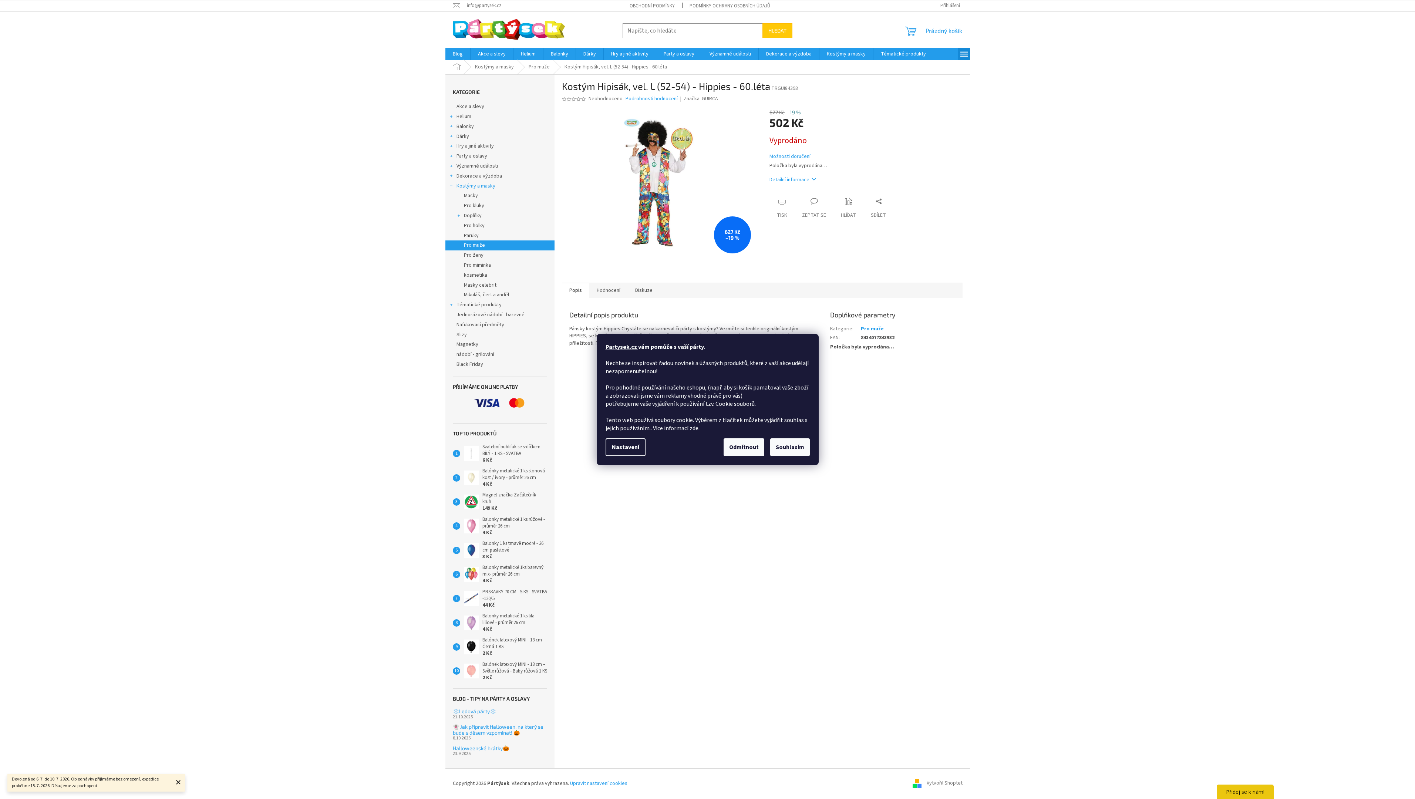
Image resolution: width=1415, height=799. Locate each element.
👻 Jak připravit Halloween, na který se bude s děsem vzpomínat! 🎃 (498, 729)
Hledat (777, 30)
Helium (463, 116)
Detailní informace (789, 179)
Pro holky (474, 225)
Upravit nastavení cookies (598, 783)
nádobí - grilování (475, 354)
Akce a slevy (470, 106)
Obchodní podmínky (652, 6)
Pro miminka (477, 265)
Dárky (462, 136)
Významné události (477, 166)
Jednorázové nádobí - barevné (490, 314)
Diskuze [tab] (644, 290)
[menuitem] (457, 54)
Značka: (701, 98)
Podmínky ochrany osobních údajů (730, 6)
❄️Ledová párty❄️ (474, 711)
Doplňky (473, 215)
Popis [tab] (575, 290)
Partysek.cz (622, 347)
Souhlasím (790, 447)
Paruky (471, 235)
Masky (471, 195)
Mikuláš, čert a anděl (486, 295)
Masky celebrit (480, 285)
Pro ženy (474, 255)
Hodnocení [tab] (608, 290)
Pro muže (474, 245)
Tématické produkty (479, 305)
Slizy (461, 334)
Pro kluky (474, 205)
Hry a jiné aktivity (475, 146)
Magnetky (467, 344)
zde (694, 428)
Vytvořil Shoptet (945, 783)
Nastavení (625, 447)
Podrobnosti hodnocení (652, 98)
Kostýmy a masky (475, 186)
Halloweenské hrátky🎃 (481, 748)
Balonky (465, 126)
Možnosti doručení (790, 156)
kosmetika (475, 275)
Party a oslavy (471, 156)
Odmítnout (744, 447)
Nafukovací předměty (480, 324)
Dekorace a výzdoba (479, 176)
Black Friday (469, 364)
